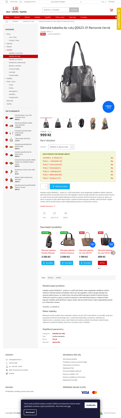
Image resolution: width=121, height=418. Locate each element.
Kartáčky (12, 94)
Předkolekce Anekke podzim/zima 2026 (19, 391)
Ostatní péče (13, 97)
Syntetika (56, 342)
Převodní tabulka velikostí (72, 371)
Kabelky (9, 50)
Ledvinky (12, 72)
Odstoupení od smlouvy (71, 365)
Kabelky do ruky (14, 56)
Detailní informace (46, 206)
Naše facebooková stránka (18, 370)
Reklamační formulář (70, 380)
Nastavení (30, 412)
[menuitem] (7, 17)
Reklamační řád (68, 368)
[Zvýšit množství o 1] (49, 185)
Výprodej (10, 101)
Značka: (54, 34)
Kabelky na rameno (15, 59)
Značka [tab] (58, 278)
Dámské (9, 43)
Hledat (74, 10)
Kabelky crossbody (16, 53)
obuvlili (11, 373)
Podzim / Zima (14, 40)
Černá (54, 339)
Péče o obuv (11, 81)
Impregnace (13, 91)
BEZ (99, 268)
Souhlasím (90, 405)
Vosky (11, 85)
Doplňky (9, 78)
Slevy (9, 34)
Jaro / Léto (13, 37)
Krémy (11, 88)
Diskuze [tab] (50, 278)
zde (69, 406)
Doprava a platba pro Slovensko (74, 377)
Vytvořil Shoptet (110, 413)
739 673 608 (13, 363)
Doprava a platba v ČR (70, 374)
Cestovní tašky (14, 69)
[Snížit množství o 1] (49, 187)
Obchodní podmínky (58, 2)
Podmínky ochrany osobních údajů (75, 362)
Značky (9, 104)
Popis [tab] (43, 278)
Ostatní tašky (13, 75)
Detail (102, 263)
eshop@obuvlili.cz (15, 359)
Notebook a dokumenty (17, 62)
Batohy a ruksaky (15, 66)
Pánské (9, 47)
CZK (102, 2)
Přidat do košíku (61, 186)
